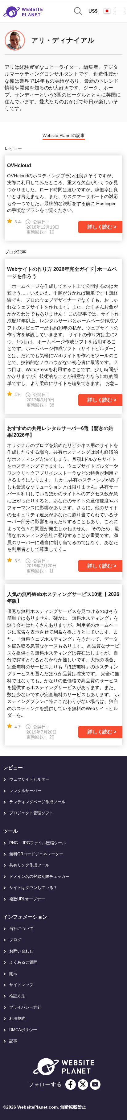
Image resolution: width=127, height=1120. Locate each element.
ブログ (15, 939)
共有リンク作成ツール (29, 865)
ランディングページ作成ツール (37, 802)
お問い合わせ (21, 951)
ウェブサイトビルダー (29, 779)
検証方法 (17, 996)
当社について (21, 928)
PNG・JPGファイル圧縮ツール (37, 843)
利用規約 (17, 1018)
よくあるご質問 (23, 962)
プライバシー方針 (25, 1007)
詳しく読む (100, 226)
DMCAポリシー (23, 1029)
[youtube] (95, 1084)
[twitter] (83, 1084)
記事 (13, 1041)
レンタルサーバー (25, 790)
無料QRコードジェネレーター (36, 854)
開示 (13, 973)
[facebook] (70, 1084)
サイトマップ (21, 984)
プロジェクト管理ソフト (31, 813)
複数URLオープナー (27, 899)
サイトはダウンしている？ (33, 887)
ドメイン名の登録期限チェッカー (39, 876)
